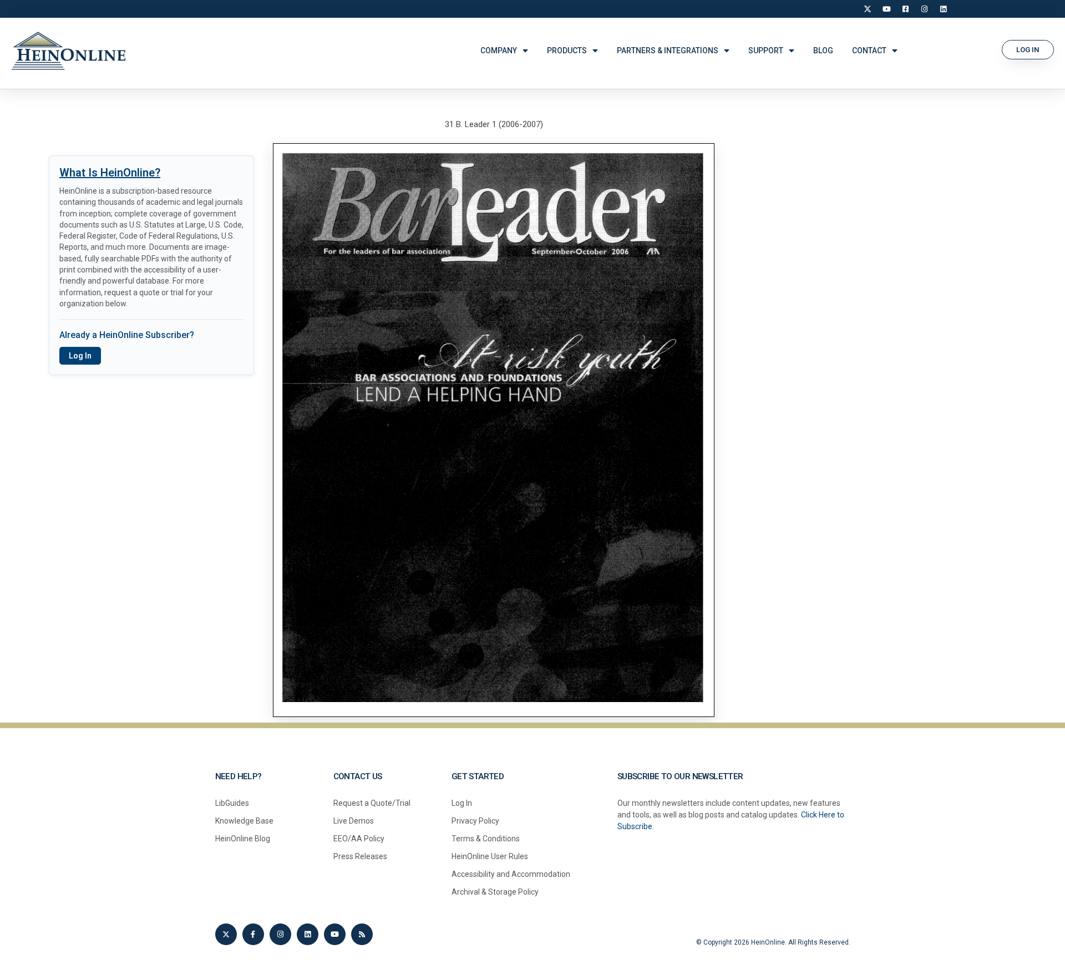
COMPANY (498, 50)
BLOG (823, 50)
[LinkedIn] (943, 8)
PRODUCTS (567, 50)
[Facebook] (905, 8)
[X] (867, 8)
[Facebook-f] (253, 934)
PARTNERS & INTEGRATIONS (667, 50)
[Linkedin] (307, 934)
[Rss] (362, 934)
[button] (1028, 49)
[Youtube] (335, 934)
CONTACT (869, 50)
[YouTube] (886, 8)
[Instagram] (924, 8)
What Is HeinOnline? (109, 172)
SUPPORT (765, 50)
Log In (80, 355)
